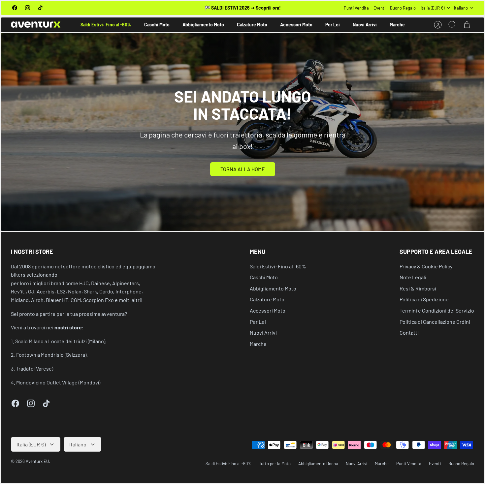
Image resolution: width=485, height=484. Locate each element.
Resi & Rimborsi (418, 288)
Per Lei (332, 24)
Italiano (461, 8)
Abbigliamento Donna (318, 463)
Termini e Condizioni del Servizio (437, 310)
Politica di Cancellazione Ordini (435, 321)
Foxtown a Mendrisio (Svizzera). (52, 354)
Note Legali (413, 277)
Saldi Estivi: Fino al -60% (106, 24)
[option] (242, 132)
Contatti (409, 332)
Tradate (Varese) (34, 368)
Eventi (379, 8)
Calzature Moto (252, 24)
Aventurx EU (37, 461)
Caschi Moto (157, 24)
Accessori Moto (296, 24)
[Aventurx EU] (35, 24)
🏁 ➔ (243, 8)
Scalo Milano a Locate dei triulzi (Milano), (61, 341)
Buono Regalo (403, 8)
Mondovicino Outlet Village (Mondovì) (58, 382)
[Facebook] (14, 8)
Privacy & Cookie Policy (426, 266)
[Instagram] (27, 8)
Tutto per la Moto (275, 463)
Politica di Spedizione (424, 299)
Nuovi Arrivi (365, 24)
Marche (397, 24)
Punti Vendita (356, 8)
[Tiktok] (40, 8)
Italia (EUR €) (432, 8)
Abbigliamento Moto (203, 24)
